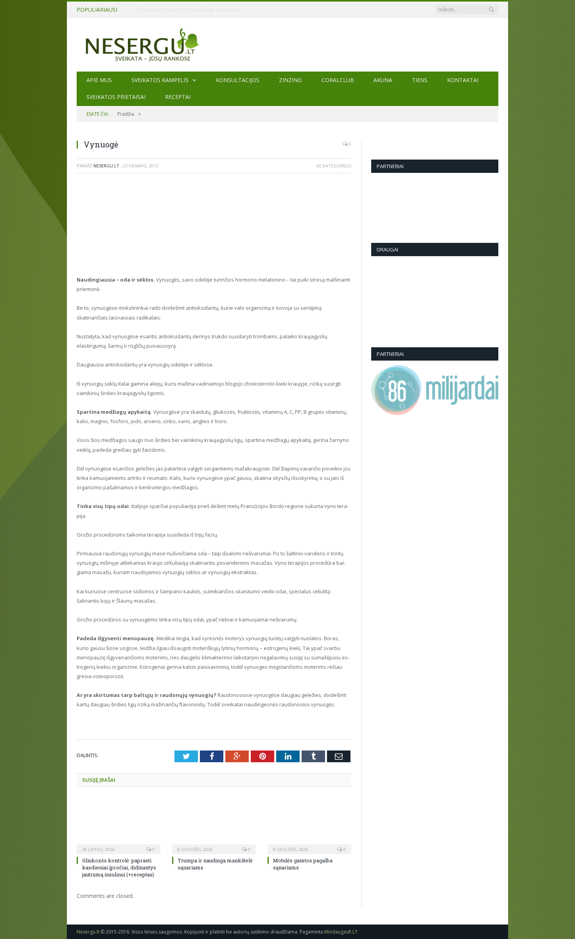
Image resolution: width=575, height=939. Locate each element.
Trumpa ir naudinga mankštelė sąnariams (189, 9)
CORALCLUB (338, 80)
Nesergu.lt (106, 166)
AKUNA (383, 80)
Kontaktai (462, 80)
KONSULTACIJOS (237, 80)
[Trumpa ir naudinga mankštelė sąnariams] (214, 824)
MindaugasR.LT (341, 931)
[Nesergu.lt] (287, 44)
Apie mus (99, 80)
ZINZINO (290, 80)
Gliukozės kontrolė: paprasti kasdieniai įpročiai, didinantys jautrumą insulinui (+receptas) (119, 867)
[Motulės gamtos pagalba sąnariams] (309, 824)
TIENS (420, 80)
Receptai (177, 97)
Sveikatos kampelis (160, 80)
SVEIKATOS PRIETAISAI (116, 97)
